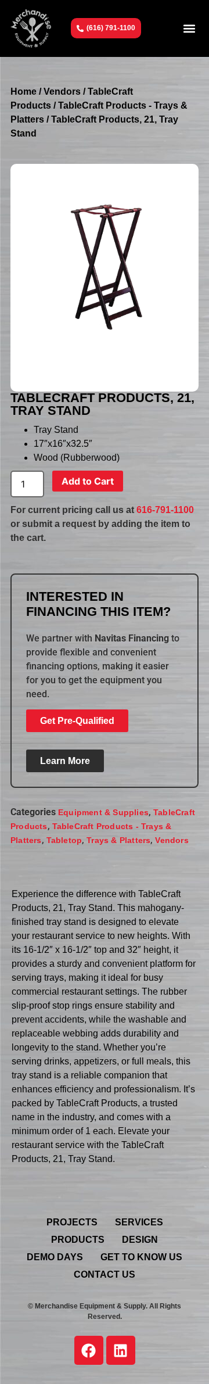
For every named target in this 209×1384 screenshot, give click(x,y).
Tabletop (64, 840)
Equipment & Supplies (103, 812)
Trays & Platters (118, 840)
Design (140, 1240)
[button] (189, 28)
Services (139, 1222)
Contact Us (104, 1274)
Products (78, 1240)
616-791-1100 (165, 510)
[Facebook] (88, 1350)
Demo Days (55, 1257)
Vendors (62, 91)
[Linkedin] (120, 1350)
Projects (72, 1222)
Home (23, 91)
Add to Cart (88, 481)
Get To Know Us (141, 1257)
